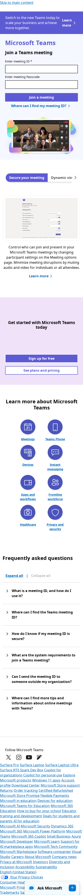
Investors (40, 862)
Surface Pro (9, 765)
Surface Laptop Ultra (62, 765)
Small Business (59, 836)
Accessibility (25, 867)
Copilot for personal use (42, 775)
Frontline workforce (55, 497)
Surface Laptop (32, 765)
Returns (6, 790)
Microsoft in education (18, 800)
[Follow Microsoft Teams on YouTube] (29, 757)
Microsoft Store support (60, 785)
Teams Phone (55, 439)
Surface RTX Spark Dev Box (21, 770)
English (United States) (18, 872)
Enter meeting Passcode (22, 77)
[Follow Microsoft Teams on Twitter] (8, 757)
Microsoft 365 (11, 831)
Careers (17, 856)
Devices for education (55, 800)
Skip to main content (16, 2)
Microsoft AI (10, 826)
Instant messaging (55, 467)
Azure (76, 836)
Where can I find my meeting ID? (38, 105)
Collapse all (40, 575)
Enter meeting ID (18, 61)
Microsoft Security (35, 826)
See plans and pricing (41, 370)
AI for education (26, 821)
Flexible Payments (54, 795)
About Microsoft (38, 856)
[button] (52, 888)
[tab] (27, 177)
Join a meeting (41, 97)
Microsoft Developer (16, 841)
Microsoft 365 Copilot (28, 836)
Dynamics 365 (62, 826)
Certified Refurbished (56, 790)
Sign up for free (41, 358)
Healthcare (28, 525)
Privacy (23, 887)
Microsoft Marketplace (18, 851)
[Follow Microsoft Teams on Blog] (39, 757)
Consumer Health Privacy (20, 882)
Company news (64, 856)
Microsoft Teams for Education (25, 805)
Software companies (54, 851)
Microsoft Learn (47, 841)
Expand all (14, 575)
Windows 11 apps (46, 780)
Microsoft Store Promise (20, 795)
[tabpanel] (41, 241)
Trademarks (9, 892)
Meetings (28, 439)
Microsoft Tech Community (55, 846)
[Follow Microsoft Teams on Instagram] (18, 757)
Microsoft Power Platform (44, 831)
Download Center (25, 785)
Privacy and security (55, 527)
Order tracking (26, 790)
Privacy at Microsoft (16, 862)
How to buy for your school (39, 811)
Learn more (67, 23)
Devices (27, 465)
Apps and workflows (28, 497)
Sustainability (46, 867)
